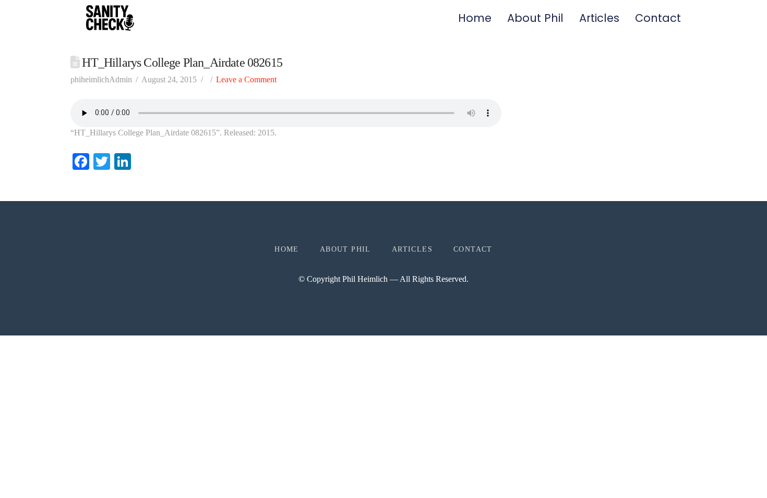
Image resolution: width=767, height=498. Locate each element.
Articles (599, 18)
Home (475, 18)
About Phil (535, 18)
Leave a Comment (246, 79)
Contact (658, 18)
